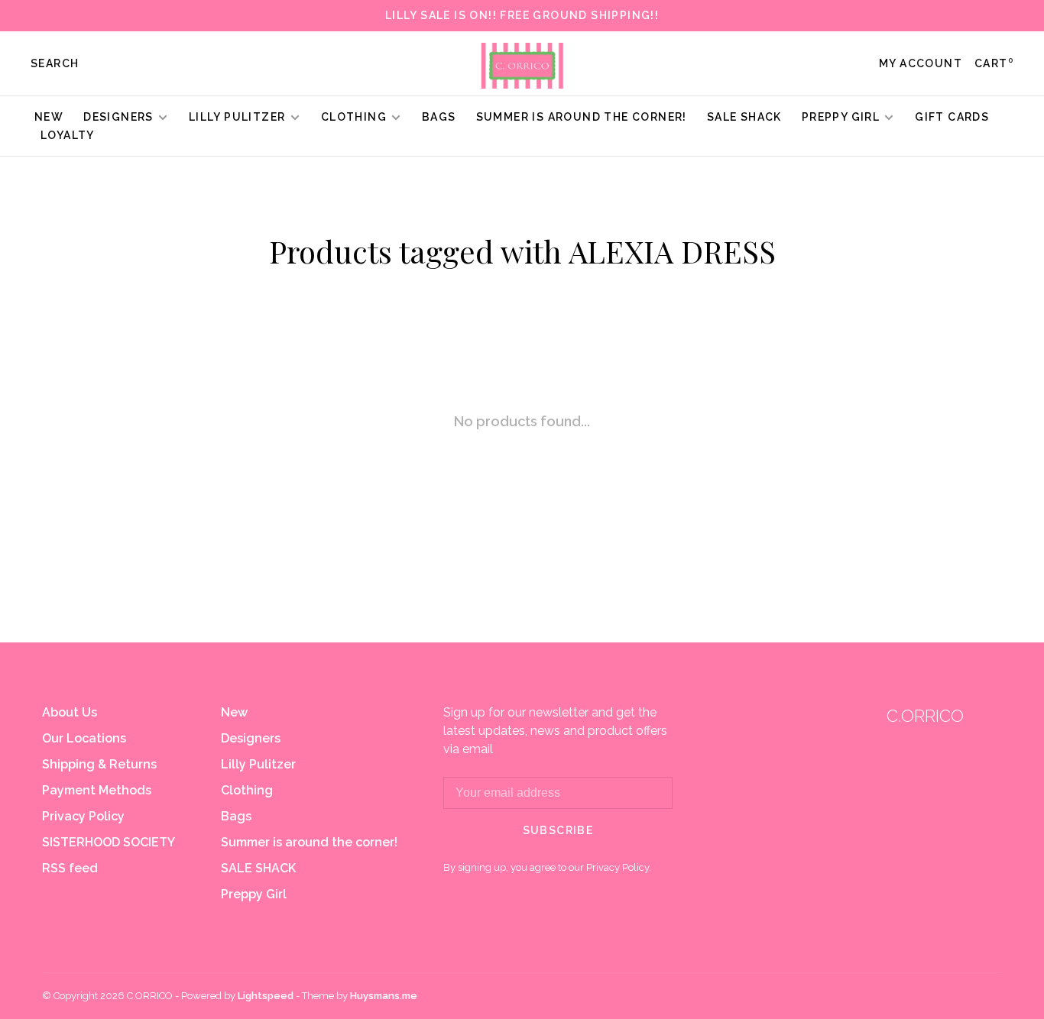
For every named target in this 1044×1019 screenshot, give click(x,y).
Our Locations (84, 738)
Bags (439, 117)
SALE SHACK (744, 117)
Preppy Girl (841, 117)
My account (920, 63)
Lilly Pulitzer (239, 117)
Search (55, 63)
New (48, 117)
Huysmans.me (383, 995)
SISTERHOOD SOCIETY (108, 842)
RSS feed (70, 868)
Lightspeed (265, 995)
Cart (993, 63)
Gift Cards (952, 117)
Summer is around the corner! (581, 117)
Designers (118, 117)
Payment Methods (96, 790)
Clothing (354, 117)
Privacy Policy (83, 816)
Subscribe (558, 830)
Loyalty (68, 135)
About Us (69, 712)
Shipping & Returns (99, 764)
